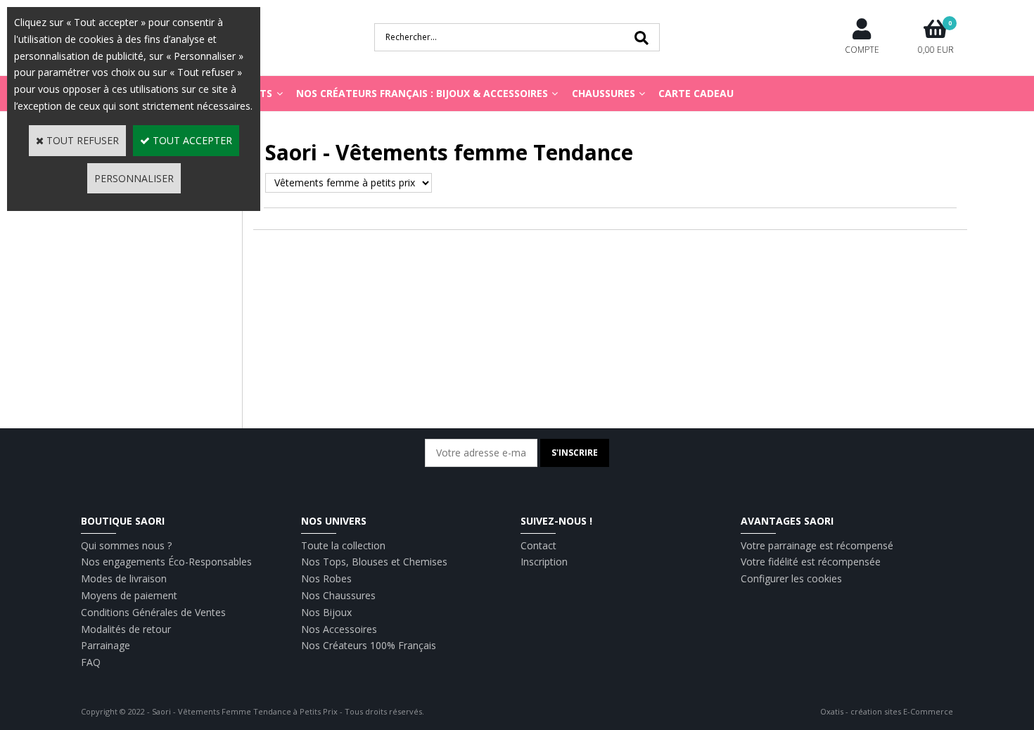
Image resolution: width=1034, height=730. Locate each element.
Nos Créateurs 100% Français (368, 645)
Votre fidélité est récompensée (811, 561)
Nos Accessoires (339, 629)
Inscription (544, 561)
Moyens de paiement (129, 595)
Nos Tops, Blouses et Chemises (374, 561)
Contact (538, 545)
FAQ (91, 662)
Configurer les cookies (791, 578)
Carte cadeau (696, 93)
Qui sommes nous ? (126, 545)
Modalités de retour (126, 629)
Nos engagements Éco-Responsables (166, 561)
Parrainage (105, 645)
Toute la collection (343, 545)
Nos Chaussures (338, 595)
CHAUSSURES (603, 93)
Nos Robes (326, 578)
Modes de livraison (124, 578)
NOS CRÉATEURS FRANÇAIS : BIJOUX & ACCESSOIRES (422, 93)
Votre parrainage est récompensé (817, 545)
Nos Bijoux (326, 612)
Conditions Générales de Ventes (153, 612)
